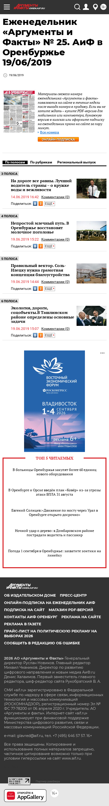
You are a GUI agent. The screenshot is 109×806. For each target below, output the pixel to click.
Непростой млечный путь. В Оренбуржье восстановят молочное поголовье (40, 227)
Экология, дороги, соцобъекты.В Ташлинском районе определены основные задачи (42, 314)
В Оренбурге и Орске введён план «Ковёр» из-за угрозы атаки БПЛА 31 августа (54, 492)
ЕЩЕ (49, 204)
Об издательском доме (30, 595)
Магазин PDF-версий (71, 610)
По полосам (15, 162)
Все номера (49, 132)
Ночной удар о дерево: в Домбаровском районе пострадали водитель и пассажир (54, 532)
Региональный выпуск (76, 162)
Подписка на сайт (24, 610)
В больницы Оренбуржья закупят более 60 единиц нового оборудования (55, 471)
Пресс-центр (73, 595)
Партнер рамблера (48, 781)
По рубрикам (41, 162)
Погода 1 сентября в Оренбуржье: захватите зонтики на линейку (54, 553)
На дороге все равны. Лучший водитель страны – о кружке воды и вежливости (41, 185)
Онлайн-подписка (58, 139)
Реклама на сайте (81, 617)
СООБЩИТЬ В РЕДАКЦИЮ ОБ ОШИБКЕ (42, 643)
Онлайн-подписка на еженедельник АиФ (49, 602)
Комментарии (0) (55, 197)
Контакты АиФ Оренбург (30, 617)
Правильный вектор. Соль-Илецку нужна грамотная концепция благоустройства (40, 270)
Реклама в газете (22, 624)
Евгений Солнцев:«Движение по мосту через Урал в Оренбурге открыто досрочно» (54, 512)
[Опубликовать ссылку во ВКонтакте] (35, 203)
